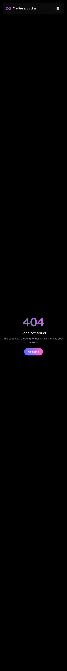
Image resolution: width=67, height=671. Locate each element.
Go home (33, 351)
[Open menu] (57, 8)
